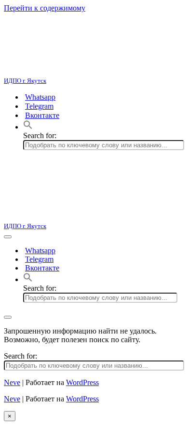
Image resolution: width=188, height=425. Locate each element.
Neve (12, 382)
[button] (28, 127)
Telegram (39, 106)
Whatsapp (40, 97)
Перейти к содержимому (44, 8)
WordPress (82, 382)
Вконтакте (42, 115)
